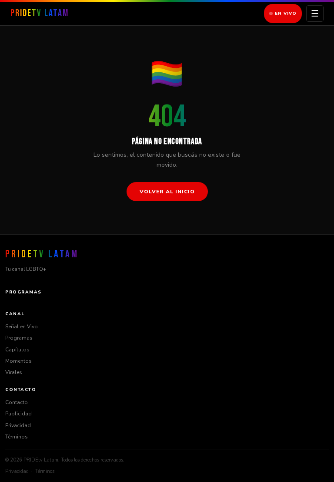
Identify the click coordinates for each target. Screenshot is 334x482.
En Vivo (286, 13)
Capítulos (17, 349)
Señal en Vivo (21, 326)
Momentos (18, 360)
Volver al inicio (167, 191)
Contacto (16, 402)
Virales (13, 372)
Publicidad (18, 413)
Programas (19, 337)
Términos (16, 436)
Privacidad (18, 425)
